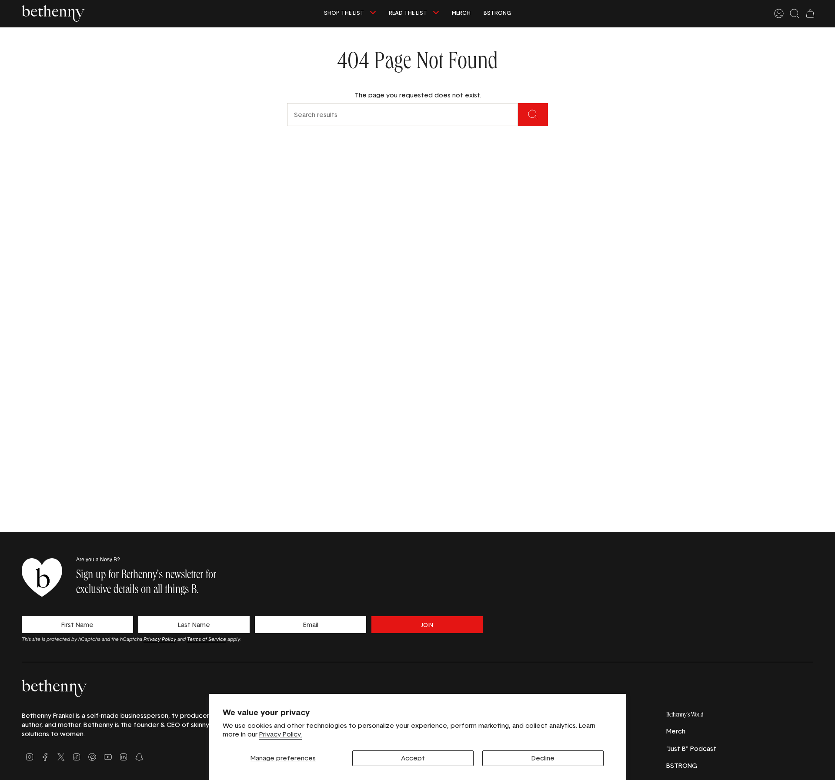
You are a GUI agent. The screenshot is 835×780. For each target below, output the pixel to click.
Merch (675, 731)
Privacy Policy (160, 639)
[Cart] (810, 13)
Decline (542, 758)
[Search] (533, 114)
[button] (349, 13)
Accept (413, 758)
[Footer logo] (54, 688)
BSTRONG (681, 765)
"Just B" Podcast (691, 748)
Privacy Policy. (280, 734)
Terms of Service (206, 639)
